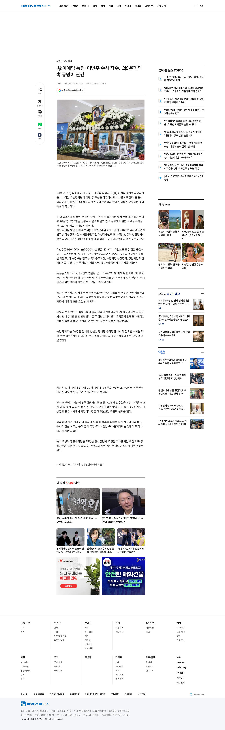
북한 (178, 636)
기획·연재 (161, 5)
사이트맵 (141, 694)
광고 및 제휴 (39, 694)
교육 (22, 675)
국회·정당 (181, 632)
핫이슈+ (149, 670)
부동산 (75, 5)
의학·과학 (89, 648)
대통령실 (180, 628)
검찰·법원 (67, 61)
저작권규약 (74, 694)
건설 (56, 632)
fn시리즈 (150, 666)
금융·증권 (63, 5)
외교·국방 (181, 640)
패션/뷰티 (119, 666)
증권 (22, 632)
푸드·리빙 (119, 675)
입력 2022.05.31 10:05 (73, 83)
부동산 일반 (59, 640)
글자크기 (40, 106)
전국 (22, 679)
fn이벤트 (181, 672)
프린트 (40, 116)
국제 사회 (58, 670)
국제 (119, 5)
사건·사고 (25, 662)
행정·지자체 (25, 670)
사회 (111, 5)
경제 (95, 5)
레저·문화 (119, 679)
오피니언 (149, 5)
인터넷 (87, 640)
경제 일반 (119, 628)
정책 (56, 628)
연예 (117, 662)
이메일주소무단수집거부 (95, 694)
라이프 (138, 5)
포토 (179, 657)
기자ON (180, 677)
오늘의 (169, 294)
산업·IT (85, 5)
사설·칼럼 (150, 628)
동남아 (128, 5)
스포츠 (118, 670)
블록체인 (88, 644)
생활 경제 (119, 632)
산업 (86, 628)
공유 (39, 93)
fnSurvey (181, 667)
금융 (22, 628)
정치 (103, 5)
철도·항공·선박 (60, 636)
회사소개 (24, 694)
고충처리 (128, 694)
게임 (86, 636)
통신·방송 (89, 632)
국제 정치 (58, 666)
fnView (180, 662)
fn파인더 (150, 662)
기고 (148, 632)
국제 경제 (58, 662)
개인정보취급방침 (57, 694)
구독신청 (115, 694)
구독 (39, 128)
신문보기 (181, 683)
